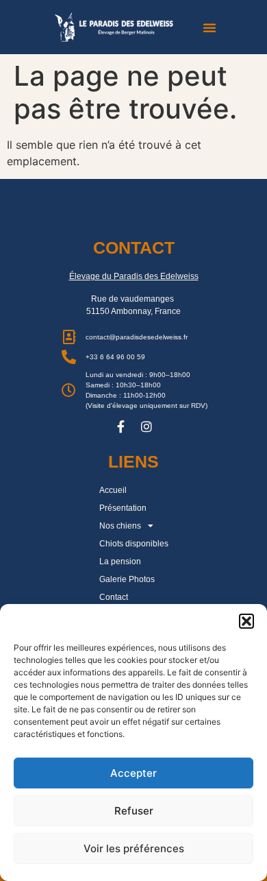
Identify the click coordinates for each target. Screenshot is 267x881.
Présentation (123, 508)
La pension (120, 561)
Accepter (133, 773)
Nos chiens (120, 526)
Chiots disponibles (133, 543)
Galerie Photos (127, 579)
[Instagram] (146, 426)
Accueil (113, 490)
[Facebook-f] (120, 426)
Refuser (133, 810)
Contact (113, 597)
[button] (246, 621)
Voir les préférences (134, 848)
